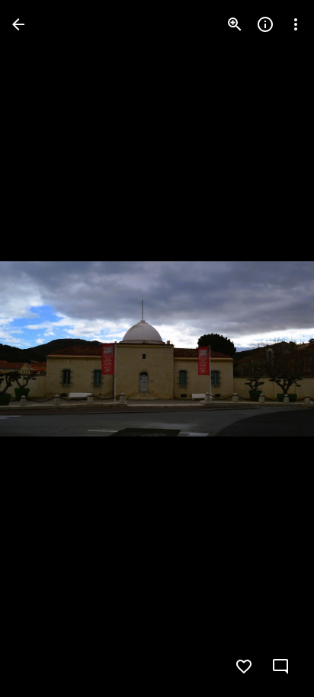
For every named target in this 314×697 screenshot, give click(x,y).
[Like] (244, 666)
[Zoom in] (234, 24)
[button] (42, 349)
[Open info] (265, 24)
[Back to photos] (18, 24)
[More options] (295, 24)
